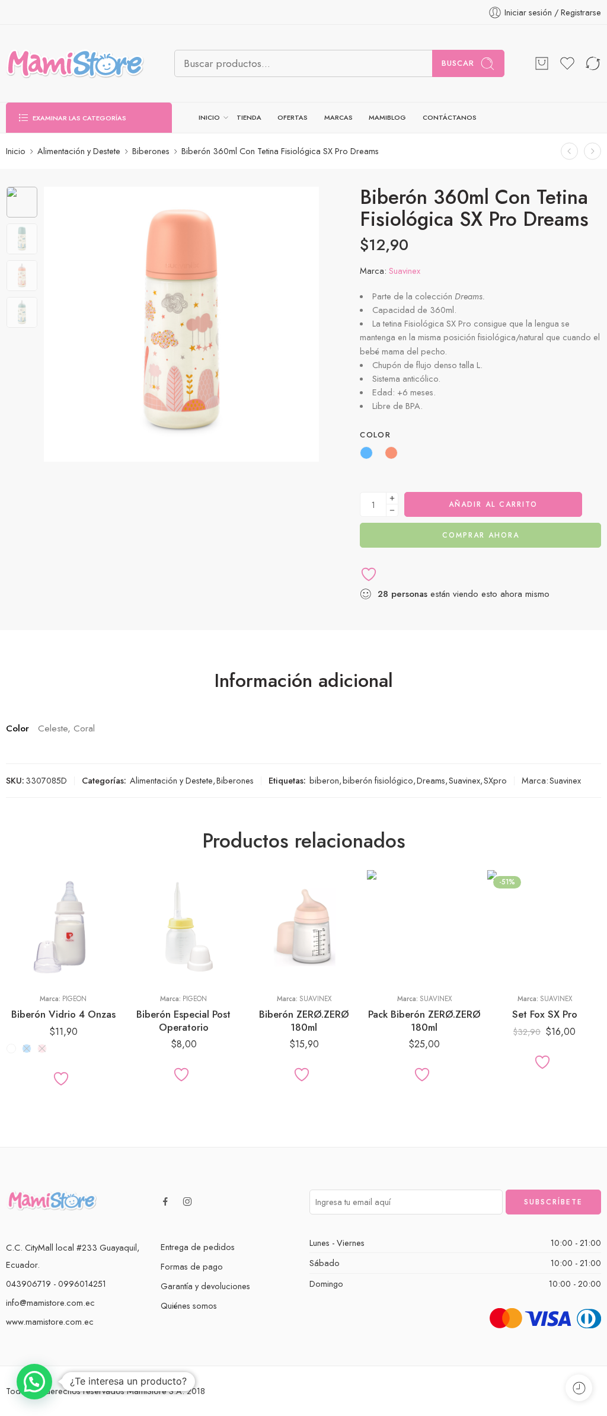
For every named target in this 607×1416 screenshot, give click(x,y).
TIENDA (249, 117)
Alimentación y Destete (78, 151)
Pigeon (74, 998)
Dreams (431, 780)
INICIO (209, 117)
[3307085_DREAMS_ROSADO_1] (22, 202)
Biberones (151, 151)
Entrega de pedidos (198, 1247)
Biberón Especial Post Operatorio (183, 1020)
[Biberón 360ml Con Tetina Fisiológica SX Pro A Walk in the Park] (592, 150)
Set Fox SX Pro (544, 1014)
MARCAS (338, 117)
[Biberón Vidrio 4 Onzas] (63, 927)
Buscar (458, 63)
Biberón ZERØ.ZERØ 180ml (304, 1020)
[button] (34, 1381)
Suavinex (404, 270)
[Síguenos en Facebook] (165, 1201)
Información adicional (304, 681)
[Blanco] (11, 1048)
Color (375, 435)
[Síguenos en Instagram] (187, 1201)
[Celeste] (26, 1048)
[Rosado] (42, 1048)
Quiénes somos (189, 1305)
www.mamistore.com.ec (50, 1321)
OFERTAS (292, 117)
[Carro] (541, 63)
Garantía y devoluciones (205, 1286)
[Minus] (392, 510)
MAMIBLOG (387, 117)
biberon (324, 780)
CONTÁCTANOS (450, 117)
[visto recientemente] (579, 1388)
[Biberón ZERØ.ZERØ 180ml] (304, 927)
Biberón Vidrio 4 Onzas (63, 1014)
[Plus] (392, 498)
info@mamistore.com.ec (50, 1302)
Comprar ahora (480, 535)
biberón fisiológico (378, 780)
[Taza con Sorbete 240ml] (569, 150)
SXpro (495, 780)
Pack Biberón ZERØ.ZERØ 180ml (424, 1020)
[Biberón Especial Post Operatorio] (183, 927)
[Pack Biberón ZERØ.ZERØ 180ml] (424, 927)
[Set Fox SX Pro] (544, 927)
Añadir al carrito (493, 504)
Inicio (15, 151)
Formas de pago (192, 1266)
